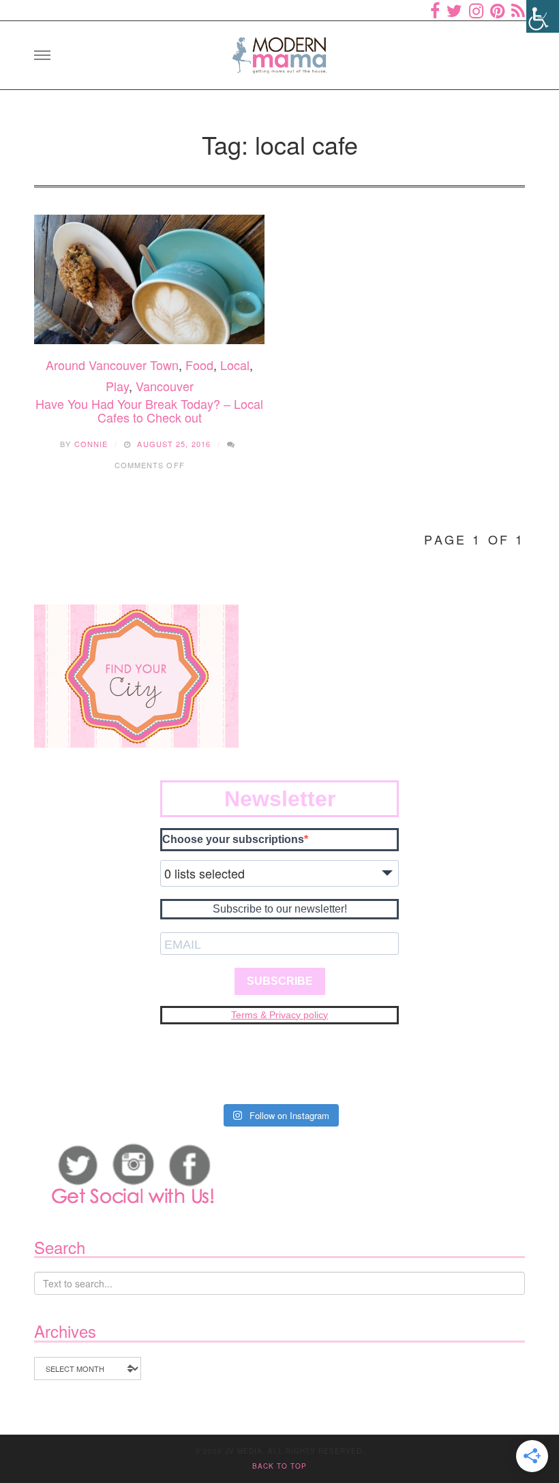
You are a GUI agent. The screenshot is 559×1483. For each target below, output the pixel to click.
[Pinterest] (497, 10)
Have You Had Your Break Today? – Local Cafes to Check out (149, 410)
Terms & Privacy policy (279, 1014)
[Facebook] (435, 10)
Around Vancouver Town (112, 364)
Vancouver (165, 386)
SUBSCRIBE (280, 981)
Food (199, 364)
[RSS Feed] (518, 10)
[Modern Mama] (279, 50)
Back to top (279, 1466)
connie (91, 443)
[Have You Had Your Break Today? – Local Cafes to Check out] (149, 279)
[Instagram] (476, 10)
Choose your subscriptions (233, 839)
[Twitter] (454, 10)
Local (235, 364)
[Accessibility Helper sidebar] (542, 16)
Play (117, 386)
